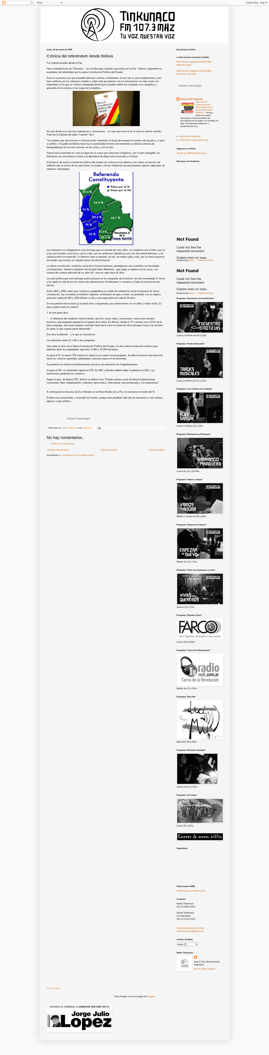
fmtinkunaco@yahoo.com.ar (190, 928)
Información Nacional (190, 136)
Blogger (151, 996)
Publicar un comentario (62, 443)
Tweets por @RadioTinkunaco (192, 153)
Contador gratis (53, 988)
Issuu (191, 260)
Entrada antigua (157, 450)
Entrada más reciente (58, 450)
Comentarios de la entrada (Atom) (77, 455)
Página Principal (109, 450)
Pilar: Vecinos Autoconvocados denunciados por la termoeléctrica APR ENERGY (204, 107)
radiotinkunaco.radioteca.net (191, 891)
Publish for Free (205, 260)
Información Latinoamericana (193, 140)
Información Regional (191, 99)
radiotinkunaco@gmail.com (190, 931)
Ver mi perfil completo (204, 969)
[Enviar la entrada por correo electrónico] (98, 428)
